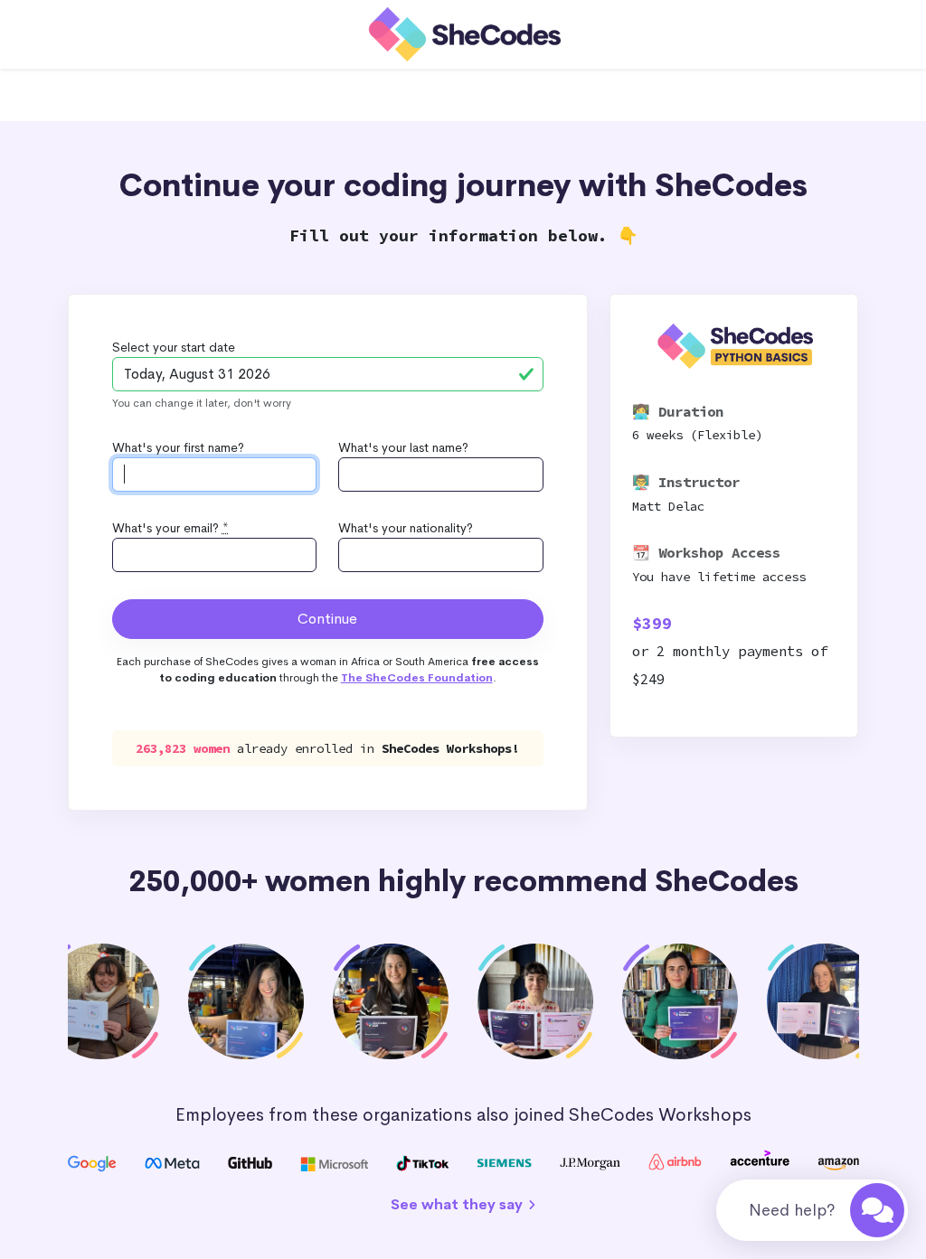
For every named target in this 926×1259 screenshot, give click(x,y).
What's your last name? (403, 447)
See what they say (458, 1204)
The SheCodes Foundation (417, 678)
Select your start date (173, 347)
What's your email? (170, 528)
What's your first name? (178, 447)
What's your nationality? (405, 528)
